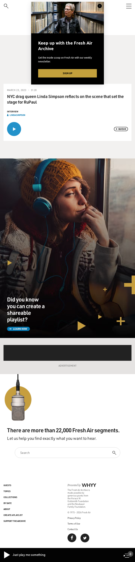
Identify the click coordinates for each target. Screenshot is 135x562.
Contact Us (73, 529)
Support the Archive (15, 521)
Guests (7, 485)
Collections (10, 497)
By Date (8, 503)
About (7, 509)
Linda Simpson (17, 115)
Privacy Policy (74, 517)
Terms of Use (74, 523)
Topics (7, 491)
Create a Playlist (13, 515)
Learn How (20, 328)
